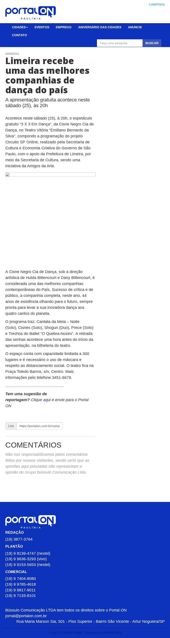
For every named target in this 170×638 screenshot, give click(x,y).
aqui (47, 400)
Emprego (63, 27)
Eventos (42, 27)
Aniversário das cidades (99, 27)
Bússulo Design (72, 632)
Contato (19, 35)
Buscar (151, 43)
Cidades (19, 27)
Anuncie (135, 27)
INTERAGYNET (111, 632)
